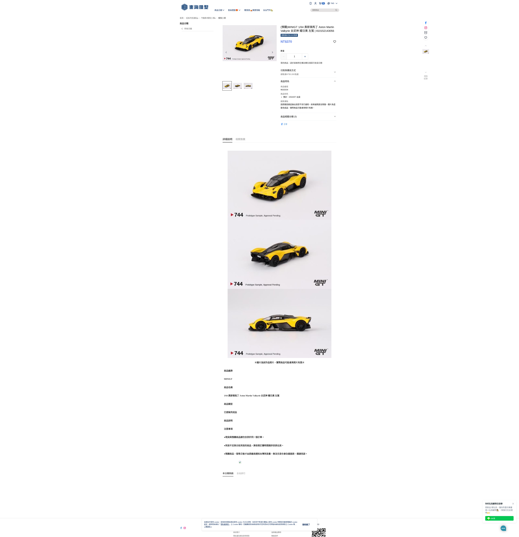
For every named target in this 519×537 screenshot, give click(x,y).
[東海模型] (195, 7)
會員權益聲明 (276, 532)
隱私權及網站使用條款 (241, 536)
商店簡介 (236, 532)
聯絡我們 (274, 536)
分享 (285, 124)
